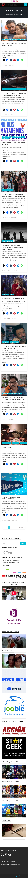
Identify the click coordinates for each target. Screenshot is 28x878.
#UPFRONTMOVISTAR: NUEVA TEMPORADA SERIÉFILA (11, 498)
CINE (4, 39)
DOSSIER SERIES (6, 393)
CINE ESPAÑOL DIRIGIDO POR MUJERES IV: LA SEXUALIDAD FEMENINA (14, 94)
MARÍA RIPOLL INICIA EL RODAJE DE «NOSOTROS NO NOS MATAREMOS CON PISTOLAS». (13, 247)
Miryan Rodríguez (15, 270)
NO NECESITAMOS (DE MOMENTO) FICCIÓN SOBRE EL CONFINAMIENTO (13, 398)
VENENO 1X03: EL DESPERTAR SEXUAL (13, 299)
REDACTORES (23, 39)
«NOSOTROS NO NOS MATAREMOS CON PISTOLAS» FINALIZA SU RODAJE (13, 195)
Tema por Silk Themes (19, 876)
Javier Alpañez (11, 65)
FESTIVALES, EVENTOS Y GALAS (19, 136)
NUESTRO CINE (15, 443)
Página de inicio (10, 14)
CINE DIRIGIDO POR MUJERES (12, 39)
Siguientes (21, 527)
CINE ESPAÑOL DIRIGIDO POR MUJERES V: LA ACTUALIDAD (14, 44)
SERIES (11, 294)
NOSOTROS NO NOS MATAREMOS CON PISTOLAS (14, 143)
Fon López (14, 318)
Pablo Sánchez (13, 217)
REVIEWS (12, 342)
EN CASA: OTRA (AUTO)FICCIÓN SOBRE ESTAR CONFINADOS (14, 347)
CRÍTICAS (9, 136)
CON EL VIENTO (6, 447)
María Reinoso (14, 468)
